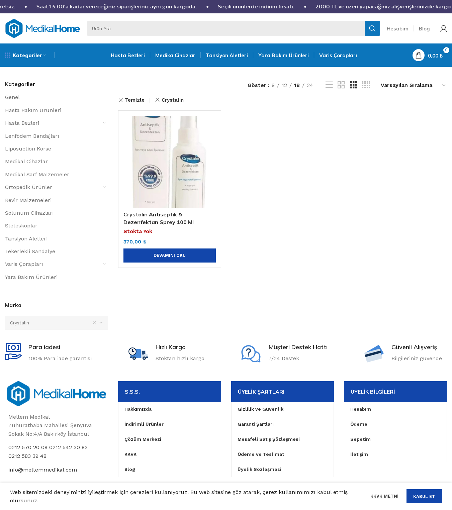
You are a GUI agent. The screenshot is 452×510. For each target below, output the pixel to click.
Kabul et (424, 496)
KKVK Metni (385, 496)
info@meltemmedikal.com (42, 470)
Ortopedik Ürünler (28, 187)
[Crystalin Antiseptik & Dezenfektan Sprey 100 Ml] (169, 162)
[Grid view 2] (341, 85)
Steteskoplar (21, 225)
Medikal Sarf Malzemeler (37, 174)
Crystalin (173, 100)
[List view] (329, 85)
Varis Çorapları (24, 264)
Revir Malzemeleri (28, 200)
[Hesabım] (443, 28)
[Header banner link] (226, 6)
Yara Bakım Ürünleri (31, 277)
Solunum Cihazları (29, 213)
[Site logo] (42, 28)
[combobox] (56, 323)
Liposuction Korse (28, 148)
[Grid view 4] (366, 85)
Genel (12, 97)
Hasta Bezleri (22, 123)
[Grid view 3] (353, 85)
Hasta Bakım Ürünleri (33, 110)
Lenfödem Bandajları (32, 136)
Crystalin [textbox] (19, 322)
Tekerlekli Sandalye (30, 251)
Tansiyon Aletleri (26, 238)
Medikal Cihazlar (26, 161)
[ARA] (372, 28)
